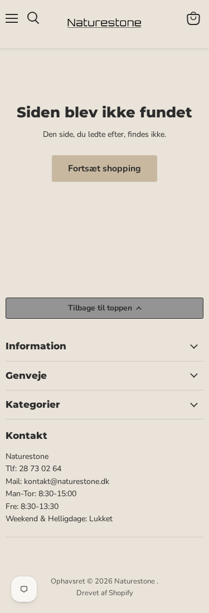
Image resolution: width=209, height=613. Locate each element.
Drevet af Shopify (104, 593)
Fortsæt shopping (104, 168)
